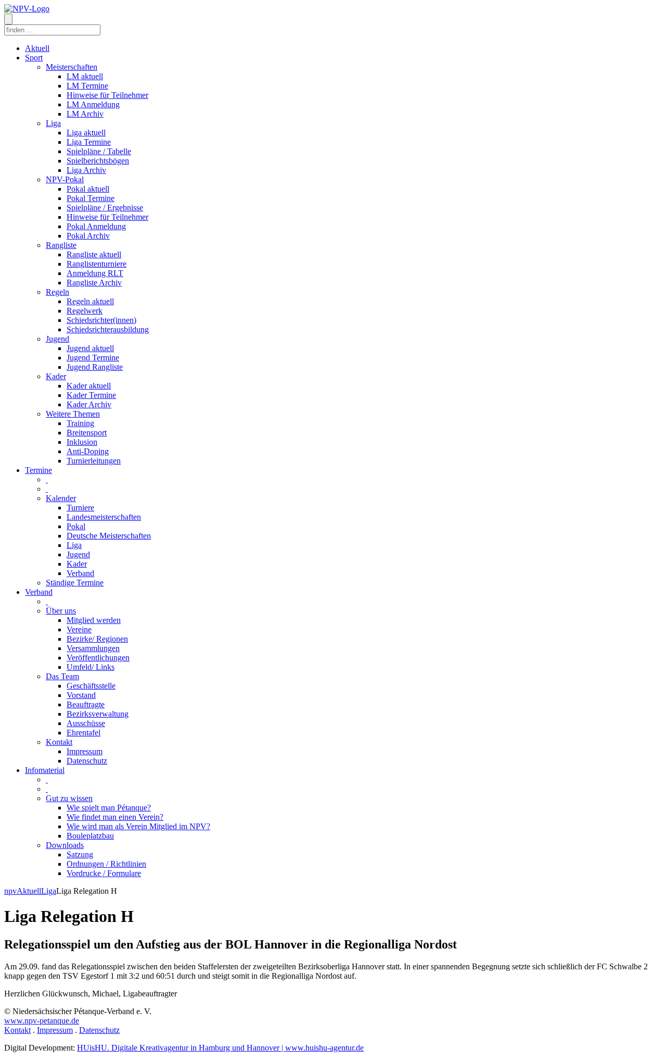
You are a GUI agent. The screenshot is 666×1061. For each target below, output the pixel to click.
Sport (34, 57)
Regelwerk (85, 310)
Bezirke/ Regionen (97, 638)
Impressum (85, 751)
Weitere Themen (73, 413)
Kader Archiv (89, 404)
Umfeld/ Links (90, 667)
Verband (80, 573)
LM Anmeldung (93, 104)
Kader (56, 376)
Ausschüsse (86, 723)
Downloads (65, 845)
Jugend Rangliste (95, 367)
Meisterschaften (71, 67)
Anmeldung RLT (95, 273)
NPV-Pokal (65, 179)
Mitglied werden (94, 620)
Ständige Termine (75, 582)
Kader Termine (91, 395)
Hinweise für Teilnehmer (107, 95)
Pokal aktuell (88, 188)
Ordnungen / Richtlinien (106, 863)
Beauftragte (86, 704)
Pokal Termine (90, 198)
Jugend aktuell (90, 348)
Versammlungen (93, 648)
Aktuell (37, 48)
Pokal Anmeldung (96, 226)
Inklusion (82, 442)
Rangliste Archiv (94, 282)
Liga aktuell (86, 132)
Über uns (61, 610)
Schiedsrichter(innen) (101, 320)
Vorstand (81, 695)
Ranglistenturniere (96, 263)
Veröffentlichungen (98, 657)
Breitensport (87, 432)
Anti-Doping (88, 451)
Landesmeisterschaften (104, 517)
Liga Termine (89, 142)
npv (10, 891)
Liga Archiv (86, 170)
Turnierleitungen (94, 460)
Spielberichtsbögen (98, 160)
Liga (53, 123)
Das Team (62, 676)
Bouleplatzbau (90, 835)
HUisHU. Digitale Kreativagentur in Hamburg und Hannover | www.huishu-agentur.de (220, 1047)
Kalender (61, 498)
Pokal (76, 526)
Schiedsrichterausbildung (108, 329)
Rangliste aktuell (94, 254)
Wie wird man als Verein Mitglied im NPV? (138, 826)
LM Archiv (85, 113)
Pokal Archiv (88, 235)
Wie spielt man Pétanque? (109, 807)
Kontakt (59, 742)
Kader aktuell (89, 385)
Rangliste (61, 245)
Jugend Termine (93, 357)
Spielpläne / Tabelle (99, 151)
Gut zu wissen (69, 798)
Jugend (57, 338)
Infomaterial (45, 770)
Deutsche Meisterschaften (109, 535)
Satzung (80, 854)
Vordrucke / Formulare (104, 873)
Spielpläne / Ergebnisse (105, 207)
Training (80, 423)
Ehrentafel (83, 732)
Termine (38, 470)
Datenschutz (87, 760)
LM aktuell (85, 76)
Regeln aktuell (90, 301)
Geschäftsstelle (91, 685)
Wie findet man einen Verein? (115, 817)
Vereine (79, 629)
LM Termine (87, 85)
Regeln (57, 292)
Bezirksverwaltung (98, 713)
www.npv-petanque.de (41, 1020)
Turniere (80, 507)
